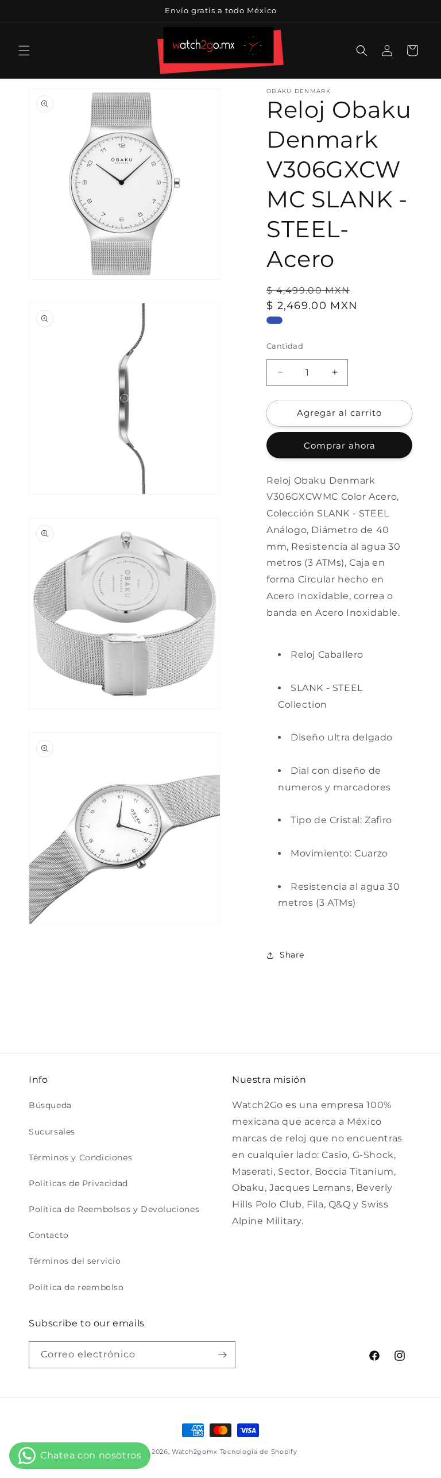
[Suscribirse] (222, 1354)
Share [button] (292, 955)
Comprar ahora (340, 445)
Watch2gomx (195, 1452)
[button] (24, 50)
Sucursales (52, 1131)
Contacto (49, 1235)
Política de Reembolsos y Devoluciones (114, 1209)
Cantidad (284, 345)
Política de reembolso (76, 1287)
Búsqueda (50, 1105)
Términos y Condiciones (80, 1157)
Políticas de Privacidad (78, 1183)
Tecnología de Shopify (258, 1452)
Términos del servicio (75, 1261)
